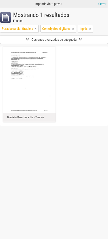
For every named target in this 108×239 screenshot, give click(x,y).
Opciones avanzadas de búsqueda (54, 40)
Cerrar (102, 4)
